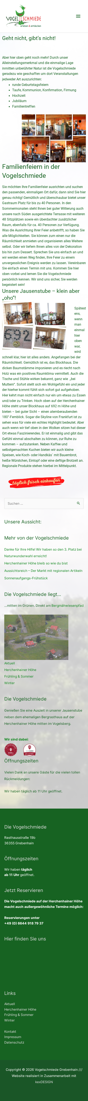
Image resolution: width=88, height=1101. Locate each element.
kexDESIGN (44, 1082)
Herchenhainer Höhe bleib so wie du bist (36, 563)
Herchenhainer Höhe (20, 670)
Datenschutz (14, 1042)
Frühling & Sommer (19, 676)
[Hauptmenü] (78, 16)
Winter (9, 683)
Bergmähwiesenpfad (67, 606)
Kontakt (10, 1032)
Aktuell (9, 663)
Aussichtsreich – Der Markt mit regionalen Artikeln (43, 571)
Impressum (12, 1037)
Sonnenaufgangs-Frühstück (26, 578)
